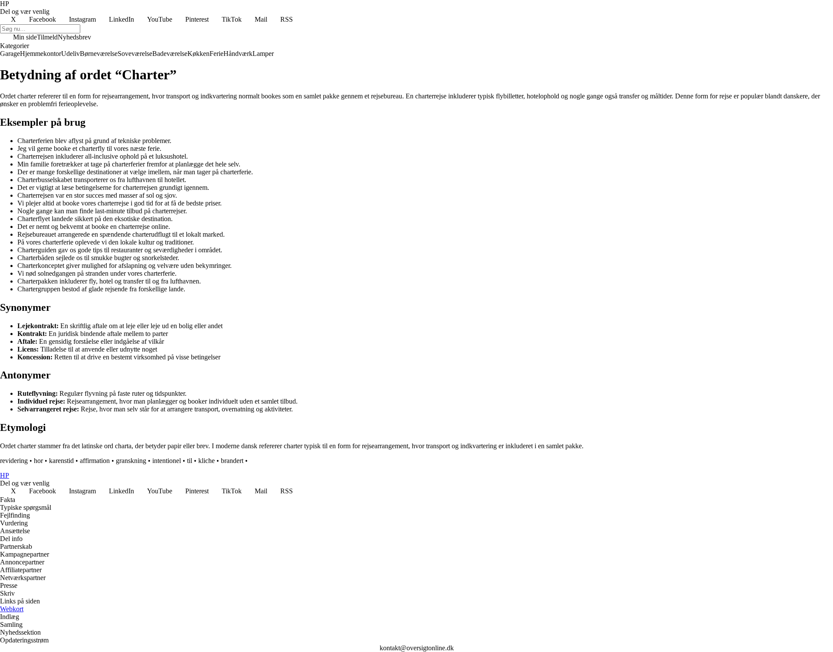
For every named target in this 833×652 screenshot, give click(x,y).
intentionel (166, 460)
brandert (232, 460)
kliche (206, 460)
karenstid (61, 460)
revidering (14, 460)
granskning (131, 460)
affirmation (95, 460)
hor (38, 460)
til (189, 460)
